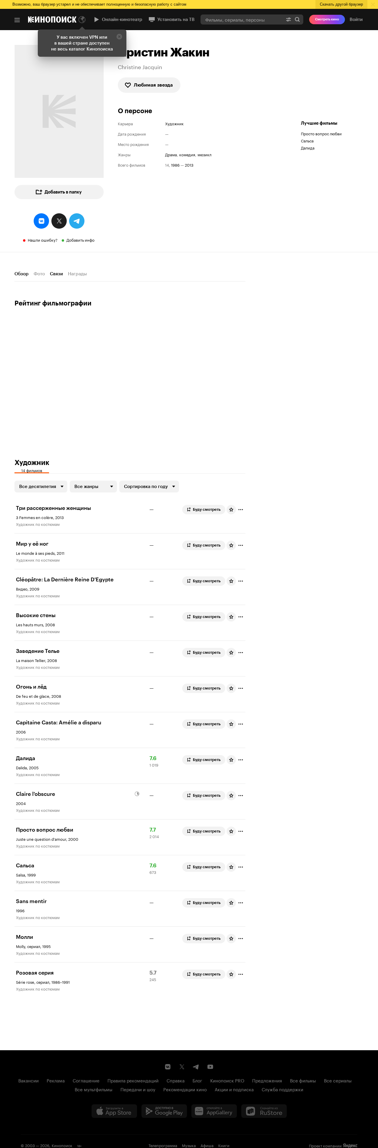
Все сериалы (338, 1080)
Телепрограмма (163, 1145)
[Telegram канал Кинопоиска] (196, 1066)
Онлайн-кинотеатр (122, 19)
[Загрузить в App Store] (114, 1111)
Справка (176, 1080)
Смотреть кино (327, 19)
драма (171, 154)
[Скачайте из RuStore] (264, 1111)
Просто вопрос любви (321, 133)
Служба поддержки (282, 1088)
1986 (175, 164)
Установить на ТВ (176, 19)
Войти (356, 19)
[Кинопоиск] (52, 19)
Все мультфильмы (94, 1088)
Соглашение (86, 1080)
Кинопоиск (62, 1145)
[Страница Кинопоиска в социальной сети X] (181, 1066)
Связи (56, 274)
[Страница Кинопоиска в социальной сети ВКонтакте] (167, 1066)
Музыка (189, 1145)
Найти (297, 19)
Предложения (267, 1080)
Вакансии (28, 1080)
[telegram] (76, 221)
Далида (308, 147)
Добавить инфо (80, 240)
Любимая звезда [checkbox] (153, 85)
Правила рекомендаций (133, 1080)
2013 (189, 164)
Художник (174, 123)
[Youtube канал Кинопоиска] (210, 1066)
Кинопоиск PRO (227, 1080)
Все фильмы (303, 1080)
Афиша (207, 1145)
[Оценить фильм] (231, 509)
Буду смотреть (207, 509)
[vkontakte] (41, 221)
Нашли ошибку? (43, 240)
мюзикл (204, 154)
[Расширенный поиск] (288, 19)
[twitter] (59, 221)
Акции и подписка (234, 1088)
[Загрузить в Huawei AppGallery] (214, 1111)
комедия (187, 154)
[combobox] (242, 19)
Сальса (307, 140)
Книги (223, 1145)
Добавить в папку (63, 192)
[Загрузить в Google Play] (164, 1111)
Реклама (56, 1080)
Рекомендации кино (185, 1088)
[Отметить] (240, 509)
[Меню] (17, 20)
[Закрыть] (119, 36)
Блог (197, 1080)
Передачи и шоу (137, 1088)
